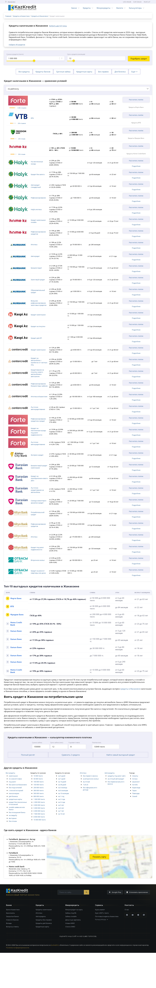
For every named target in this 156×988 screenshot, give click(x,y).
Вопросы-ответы (12, 927)
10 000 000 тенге (40, 820)
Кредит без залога (37, 174)
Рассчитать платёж (136, 100)
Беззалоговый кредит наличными (39, 466)
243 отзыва (21, 139)
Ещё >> (134, 71)
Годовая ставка (74, 742)
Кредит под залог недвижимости (37, 548)
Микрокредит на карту (74, 909)
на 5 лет (61, 805)
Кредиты (87, 8)
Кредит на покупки (38, 326)
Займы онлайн (71, 916)
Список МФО (70, 927)
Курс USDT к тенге (102, 913)
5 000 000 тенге (39, 808)
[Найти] (86, 892)
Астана (134, 779)
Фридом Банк (17, 614)
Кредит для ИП (36, 338)
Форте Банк (15, 598)
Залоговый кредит (38, 280)
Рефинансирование (38, 198)
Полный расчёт (28, 755)
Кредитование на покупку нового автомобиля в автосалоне (37, 373)
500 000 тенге (39, 793)
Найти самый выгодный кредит (120, 755)
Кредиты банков (43, 71)
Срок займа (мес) (56, 742)
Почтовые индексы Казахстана (106, 916)
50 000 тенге (38, 779)
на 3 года (61, 802)
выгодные (12, 818)
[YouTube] (132, 915)
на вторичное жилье (91, 779)
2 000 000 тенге (39, 802)
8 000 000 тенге (39, 817)
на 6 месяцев (63, 790)
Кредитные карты (84, 71)
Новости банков (12, 920)
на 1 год (61, 796)
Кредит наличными (38, 315)
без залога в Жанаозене (18, 785)
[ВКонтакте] (127, 915)
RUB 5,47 (147, 2)
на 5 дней (61, 776)
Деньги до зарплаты (73, 920)
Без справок (103, 71)
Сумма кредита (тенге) (15, 54)
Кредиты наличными (44, 909)
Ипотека (34, 244)
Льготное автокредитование (38, 408)
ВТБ (32, 118)
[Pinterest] (143, 915)
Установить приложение (138, 892)
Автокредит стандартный (36, 186)
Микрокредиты (103, 8)
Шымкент (136, 782)
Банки (74, 8)
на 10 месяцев (63, 793)
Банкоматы (10, 913)
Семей (134, 796)
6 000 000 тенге (39, 811)
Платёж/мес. (96, 742)
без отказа (13, 821)
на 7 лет (61, 811)
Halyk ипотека (36, 209)
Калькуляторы (135, 8)
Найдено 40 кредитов (17, 44)
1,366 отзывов (21, 108)
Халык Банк (16, 631)
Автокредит (35, 256)
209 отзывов (22, 123)
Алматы (135, 776)
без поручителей (15, 787)
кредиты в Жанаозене (130, 689)
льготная (86, 782)
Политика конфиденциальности (17, 948)
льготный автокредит (116, 779)
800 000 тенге (39, 796)
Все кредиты (24, 71)
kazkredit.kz (55, 945)
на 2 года (61, 799)
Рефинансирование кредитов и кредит (38, 420)
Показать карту (99, 857)
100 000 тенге (39, 782)
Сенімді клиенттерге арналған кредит (38, 502)
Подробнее (136, 166)
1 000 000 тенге (39, 799)
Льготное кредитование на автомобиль (37, 490)
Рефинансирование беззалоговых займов (39, 385)
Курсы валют (100, 909)
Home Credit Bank (16, 623)
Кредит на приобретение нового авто (39, 478)
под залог (12, 782)
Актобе (135, 785)
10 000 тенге (38, 776)
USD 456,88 (127, 2)
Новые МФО (70, 923)
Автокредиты (110, 773)
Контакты (129, 905)
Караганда (136, 787)
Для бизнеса (120, 71)
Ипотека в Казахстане (39, 396)
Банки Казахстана (13, 909)
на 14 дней (62, 782)
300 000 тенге (39, 790)
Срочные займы (63, 71)
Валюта (119, 8)
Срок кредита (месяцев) (76, 54)
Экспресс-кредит (37, 455)
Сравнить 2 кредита (71, 755)
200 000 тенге (39, 787)
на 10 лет (61, 814)
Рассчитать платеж (136, 161)
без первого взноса (90, 776)
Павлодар (136, 793)
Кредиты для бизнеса (44, 923)
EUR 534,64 (137, 2)
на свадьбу (13, 815)
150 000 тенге (39, 785)
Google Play (116, 892)
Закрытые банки (12, 916)
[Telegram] (138, 915)
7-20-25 (85, 785)
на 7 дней (61, 779)
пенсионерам (14, 793)
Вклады (9, 923)
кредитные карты (15, 799)
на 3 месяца (62, 787)
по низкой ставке (15, 779)
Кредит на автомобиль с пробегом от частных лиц (39, 361)
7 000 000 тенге (39, 814)
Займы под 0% (70, 913)
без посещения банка (17, 812)
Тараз (134, 790)
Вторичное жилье (37, 560)
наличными (13, 776)
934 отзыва (21, 154)
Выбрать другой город (58, 26)
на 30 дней (62, 785)
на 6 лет (61, 808)
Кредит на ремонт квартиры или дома (38, 572)
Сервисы (99, 905)
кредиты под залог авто (117, 776)
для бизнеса (13, 796)
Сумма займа (37, 742)
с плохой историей (16, 790)
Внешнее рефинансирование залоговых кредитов (38, 303)
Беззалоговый (36, 268)
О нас (127, 909)
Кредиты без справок (44, 920)
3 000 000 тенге (39, 805)
